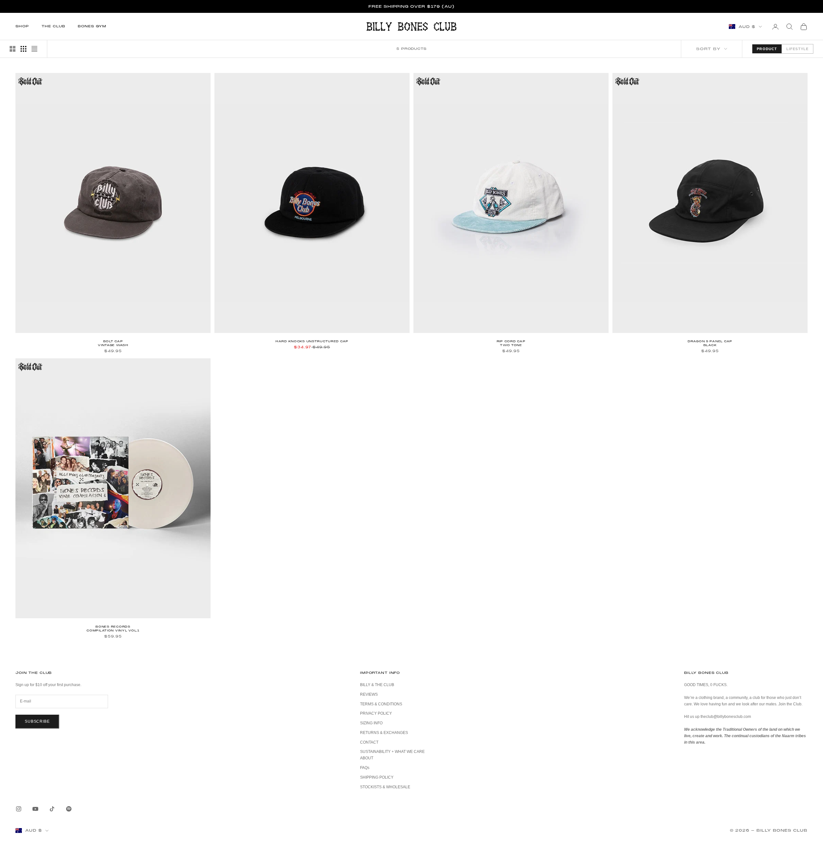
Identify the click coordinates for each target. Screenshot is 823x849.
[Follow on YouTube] (35, 809)
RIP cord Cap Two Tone (511, 343)
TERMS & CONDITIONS (381, 704)
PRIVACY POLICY (376, 713)
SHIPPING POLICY (376, 777)
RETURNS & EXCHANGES (384, 732)
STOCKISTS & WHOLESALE (385, 787)
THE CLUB (53, 26)
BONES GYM (92, 26)
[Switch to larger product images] (12, 49)
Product (767, 49)
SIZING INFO (371, 723)
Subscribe (37, 721)
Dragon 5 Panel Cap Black (710, 343)
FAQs (364, 767)
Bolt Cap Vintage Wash (113, 343)
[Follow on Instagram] (18, 809)
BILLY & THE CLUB (377, 685)
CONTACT (369, 742)
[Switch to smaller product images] (23, 49)
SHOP (22, 26)
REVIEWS (369, 694)
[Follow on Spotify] (69, 809)
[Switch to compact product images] (34, 49)
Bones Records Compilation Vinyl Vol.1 (113, 628)
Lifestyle (797, 49)
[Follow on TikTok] (52, 809)
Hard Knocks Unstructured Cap (312, 341)
